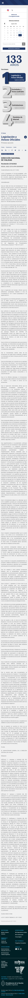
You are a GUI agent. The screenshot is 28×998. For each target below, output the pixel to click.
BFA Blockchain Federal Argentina (5, 953)
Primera (2, 147)
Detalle (14, 147)
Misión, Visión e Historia (5, 933)
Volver (4, 133)
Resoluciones (9, 147)
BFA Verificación (19, 934)
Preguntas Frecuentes (20, 943)
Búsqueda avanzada (14, 48)
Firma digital (18, 937)
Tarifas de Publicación (4, 942)
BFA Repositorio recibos (21, 932)
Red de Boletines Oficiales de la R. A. (6, 949)
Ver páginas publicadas (8, 154)
